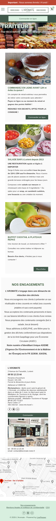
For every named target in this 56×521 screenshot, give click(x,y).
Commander (28, 415)
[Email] (17, 409)
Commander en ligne (28, 19)
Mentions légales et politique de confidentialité (25, 507)
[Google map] (28, 477)
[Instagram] (13, 409)
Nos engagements (28, 505)
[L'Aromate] (28, 10)
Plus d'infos (41, 269)
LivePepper (41, 517)
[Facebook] (9, 409)
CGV (48, 507)
